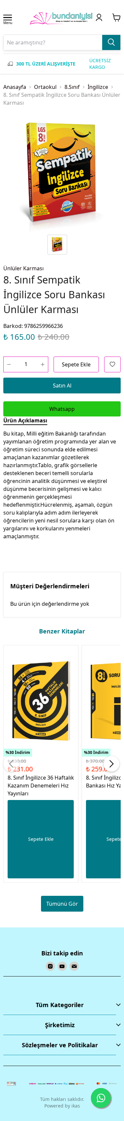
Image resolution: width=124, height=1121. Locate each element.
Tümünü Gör (62, 903)
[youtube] (62, 966)
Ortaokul (45, 87)
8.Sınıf (72, 87)
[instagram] (50, 966)
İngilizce (98, 87)
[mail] (74, 966)
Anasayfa (14, 87)
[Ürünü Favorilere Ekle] (112, 364)
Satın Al (62, 385)
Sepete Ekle (76, 364)
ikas (75, 1106)
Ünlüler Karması (23, 268)
